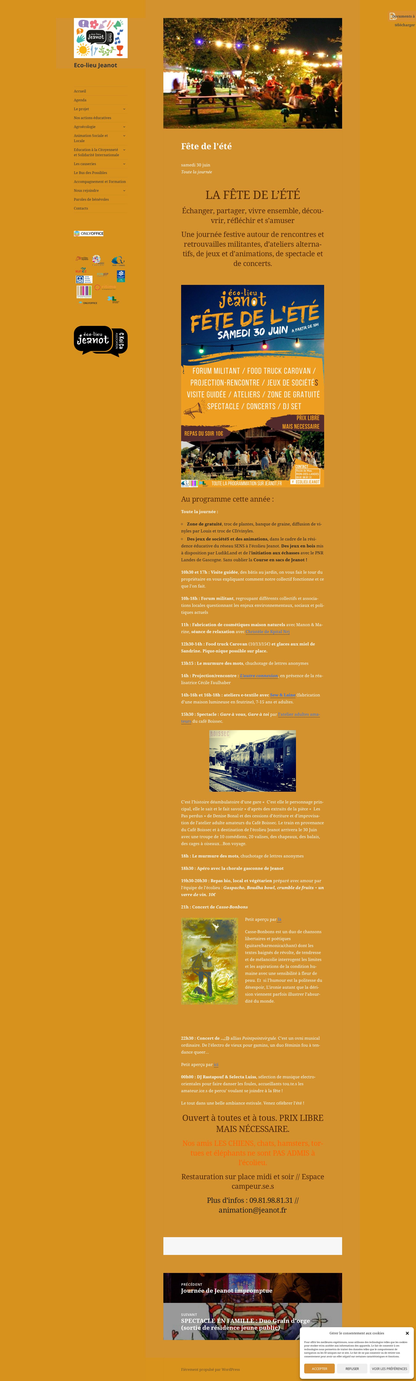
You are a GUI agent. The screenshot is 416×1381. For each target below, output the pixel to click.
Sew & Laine (283, 695)
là (279, 919)
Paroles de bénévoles (91, 199)
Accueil (80, 91)
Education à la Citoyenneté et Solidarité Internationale (96, 152)
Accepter (319, 1368)
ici (216, 1064)
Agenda (80, 100)
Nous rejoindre (86, 190)
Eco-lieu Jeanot (95, 65)
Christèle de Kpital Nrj (268, 631)
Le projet (81, 109)
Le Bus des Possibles (90, 172)
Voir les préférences (389, 1368)
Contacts (81, 208)
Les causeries (85, 163)
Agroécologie (85, 126)
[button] (407, 1333)
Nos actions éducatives (92, 117)
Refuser (352, 1368)
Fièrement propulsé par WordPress (210, 1369)
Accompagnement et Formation (100, 181)
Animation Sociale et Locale (91, 138)
